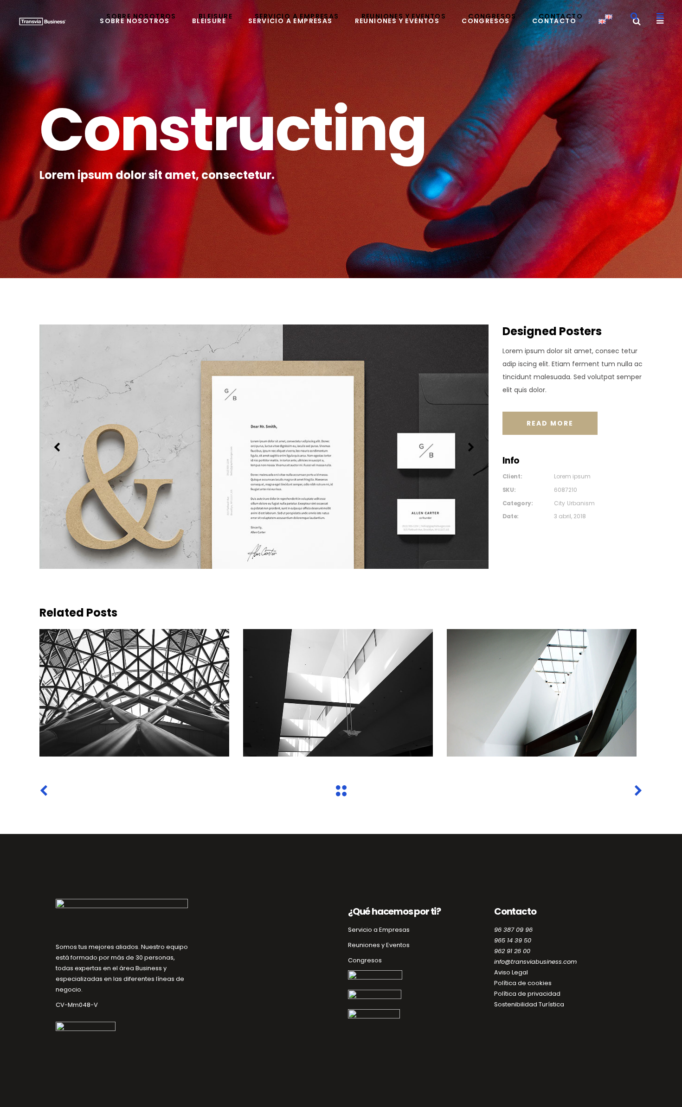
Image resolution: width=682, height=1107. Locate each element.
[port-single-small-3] (264, 446)
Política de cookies (523, 983)
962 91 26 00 (512, 951)
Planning (338, 694)
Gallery (541, 694)
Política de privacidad (527, 993)
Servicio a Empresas (379, 929)
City (559, 503)
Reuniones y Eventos (379, 945)
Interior (134, 694)
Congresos (365, 960)
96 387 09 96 (513, 929)
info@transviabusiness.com (535, 961)
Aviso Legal (511, 972)
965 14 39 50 (512, 940)
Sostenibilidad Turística (529, 1004)
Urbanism (581, 503)
